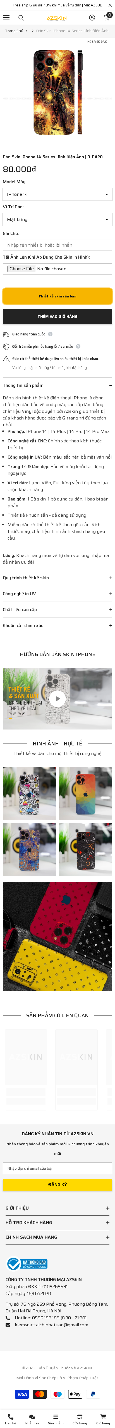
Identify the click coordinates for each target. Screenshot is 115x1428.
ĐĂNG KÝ (57, 1184)
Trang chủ (14, 31)
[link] (29, 793)
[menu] (6, 17)
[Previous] (96, 142)
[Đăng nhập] (92, 17)
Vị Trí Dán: (13, 207)
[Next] (107, 142)
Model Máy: (15, 181)
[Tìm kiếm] (21, 18)
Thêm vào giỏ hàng (57, 316)
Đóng (110, 5)
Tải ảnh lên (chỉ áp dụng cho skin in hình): (46, 257)
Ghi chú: (11, 233)
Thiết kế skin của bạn (57, 296)
